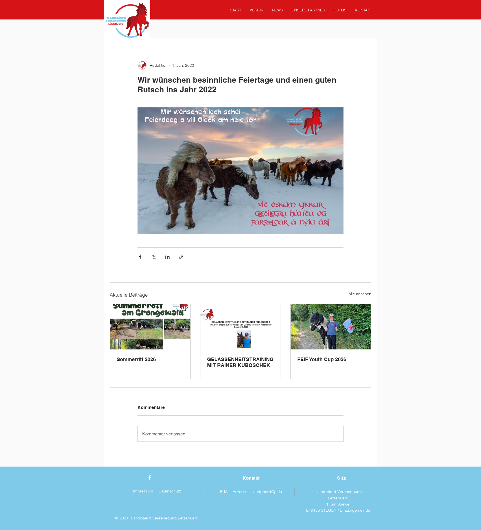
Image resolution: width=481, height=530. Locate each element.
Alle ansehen (360, 293)
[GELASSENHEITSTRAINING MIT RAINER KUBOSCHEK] (240, 326)
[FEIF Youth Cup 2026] (331, 326)
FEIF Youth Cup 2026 (321, 359)
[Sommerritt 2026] (150, 326)
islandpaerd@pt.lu (266, 491)
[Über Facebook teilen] (140, 256)
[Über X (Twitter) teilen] (153, 256)
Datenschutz (170, 491)
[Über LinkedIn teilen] (167, 256)
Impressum (143, 491)
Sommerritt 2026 (136, 359)
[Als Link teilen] (181, 256)
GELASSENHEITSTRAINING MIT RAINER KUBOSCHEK (240, 362)
